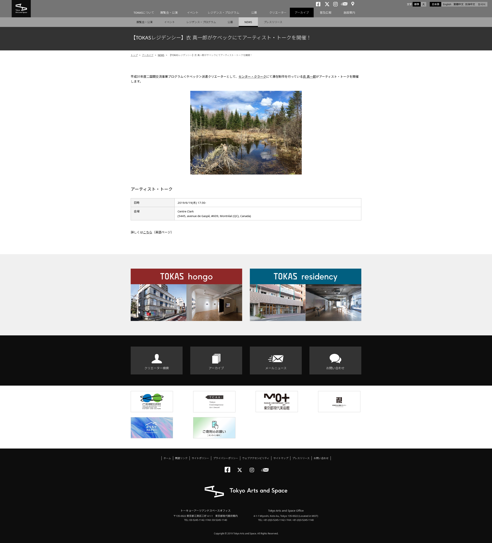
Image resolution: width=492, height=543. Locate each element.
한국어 (481, 4)
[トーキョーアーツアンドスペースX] (240, 466)
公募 (254, 12)
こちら (147, 232)
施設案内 (349, 12)
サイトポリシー (200, 458)
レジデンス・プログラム (223, 12)
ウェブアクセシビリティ (255, 458)
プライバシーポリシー (225, 458)
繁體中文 (459, 4)
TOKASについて (144, 12)
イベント (193, 12)
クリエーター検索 (156, 368)
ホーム (167, 458)
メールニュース (276, 368)
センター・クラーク (252, 76)
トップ (134, 55)
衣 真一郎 (309, 76)
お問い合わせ (335, 368)
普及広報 (325, 12)
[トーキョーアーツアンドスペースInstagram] (253, 466)
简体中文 (470, 4)
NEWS (248, 22)
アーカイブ (302, 12)
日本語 (435, 4)
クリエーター (278, 12)
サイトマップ (280, 458)
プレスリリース (273, 22)
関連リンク (181, 458)
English (447, 4)
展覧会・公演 (169, 12)
